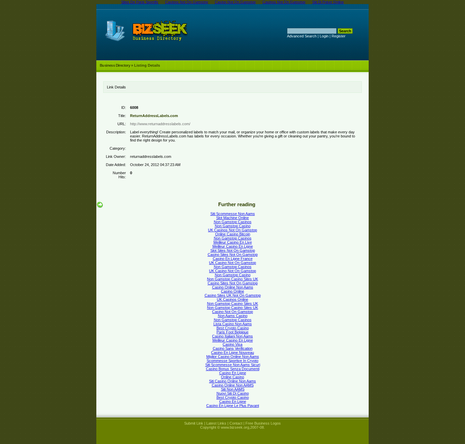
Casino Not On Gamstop (232, 312)
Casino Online (232, 291)
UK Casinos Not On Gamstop (232, 230)
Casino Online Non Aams (232, 287)
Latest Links (216, 423)
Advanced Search (302, 36)
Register (339, 36)
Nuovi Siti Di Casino (233, 393)
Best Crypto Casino (233, 328)
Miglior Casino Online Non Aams (232, 357)
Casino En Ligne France (233, 259)
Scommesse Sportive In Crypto (232, 361)
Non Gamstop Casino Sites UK (232, 279)
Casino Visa (232, 344)
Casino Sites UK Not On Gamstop (233, 295)
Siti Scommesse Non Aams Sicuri (232, 365)
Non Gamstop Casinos (233, 222)
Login (324, 36)
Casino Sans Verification (233, 348)
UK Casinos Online (232, 299)
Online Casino (232, 377)
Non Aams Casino (232, 316)
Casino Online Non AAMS (233, 385)
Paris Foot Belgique (232, 332)
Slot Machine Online (232, 218)
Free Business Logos (263, 423)
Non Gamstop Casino (233, 226)
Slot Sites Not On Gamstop (232, 250)
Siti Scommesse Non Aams (232, 214)
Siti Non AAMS (232, 389)
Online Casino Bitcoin (232, 234)
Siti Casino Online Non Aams (232, 381)
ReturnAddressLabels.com (154, 116)
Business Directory (115, 65)
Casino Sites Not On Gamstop (233, 254)
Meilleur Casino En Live (232, 242)
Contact (235, 423)
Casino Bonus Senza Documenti (232, 369)
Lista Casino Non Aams (232, 324)
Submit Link (193, 423)
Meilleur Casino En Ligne (232, 246)
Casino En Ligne (232, 373)
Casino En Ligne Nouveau (232, 352)
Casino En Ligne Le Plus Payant (232, 406)
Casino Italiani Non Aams (232, 336)
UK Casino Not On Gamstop (232, 263)
